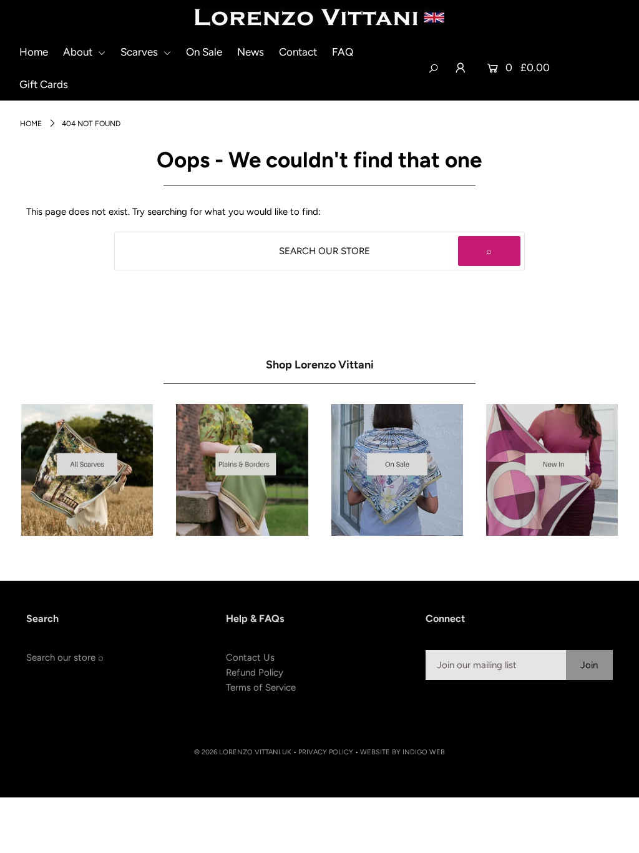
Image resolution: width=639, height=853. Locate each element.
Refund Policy (254, 672)
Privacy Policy (325, 752)
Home (33, 52)
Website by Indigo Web (402, 752)
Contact (298, 52)
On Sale (204, 52)
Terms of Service (261, 687)
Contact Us (250, 657)
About (79, 52)
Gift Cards (43, 84)
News (250, 52)
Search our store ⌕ (65, 657)
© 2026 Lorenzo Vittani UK (242, 752)
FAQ (342, 52)
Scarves (140, 52)
